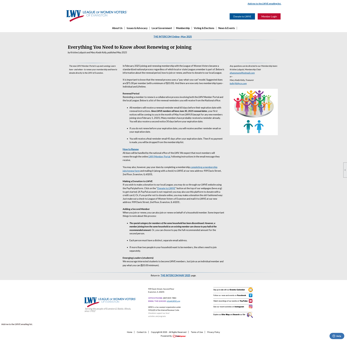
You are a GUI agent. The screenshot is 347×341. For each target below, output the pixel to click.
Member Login (269, 16)
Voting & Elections (204, 28)
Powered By (166, 336)
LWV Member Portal (159, 156)
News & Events (226, 28)
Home (129, 332)
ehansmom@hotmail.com (242, 72)
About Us (117, 28)
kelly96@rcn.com (238, 83)
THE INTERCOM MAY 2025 (175, 275)
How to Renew (131, 149)
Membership (183, 28)
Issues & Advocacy (137, 28)
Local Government (162, 28)
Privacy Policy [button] (213, 332)
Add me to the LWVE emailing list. (17, 324)
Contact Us (142, 332)
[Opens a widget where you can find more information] (336, 336)
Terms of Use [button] (197, 332)
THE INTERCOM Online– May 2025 (172, 36)
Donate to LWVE (242, 16)
